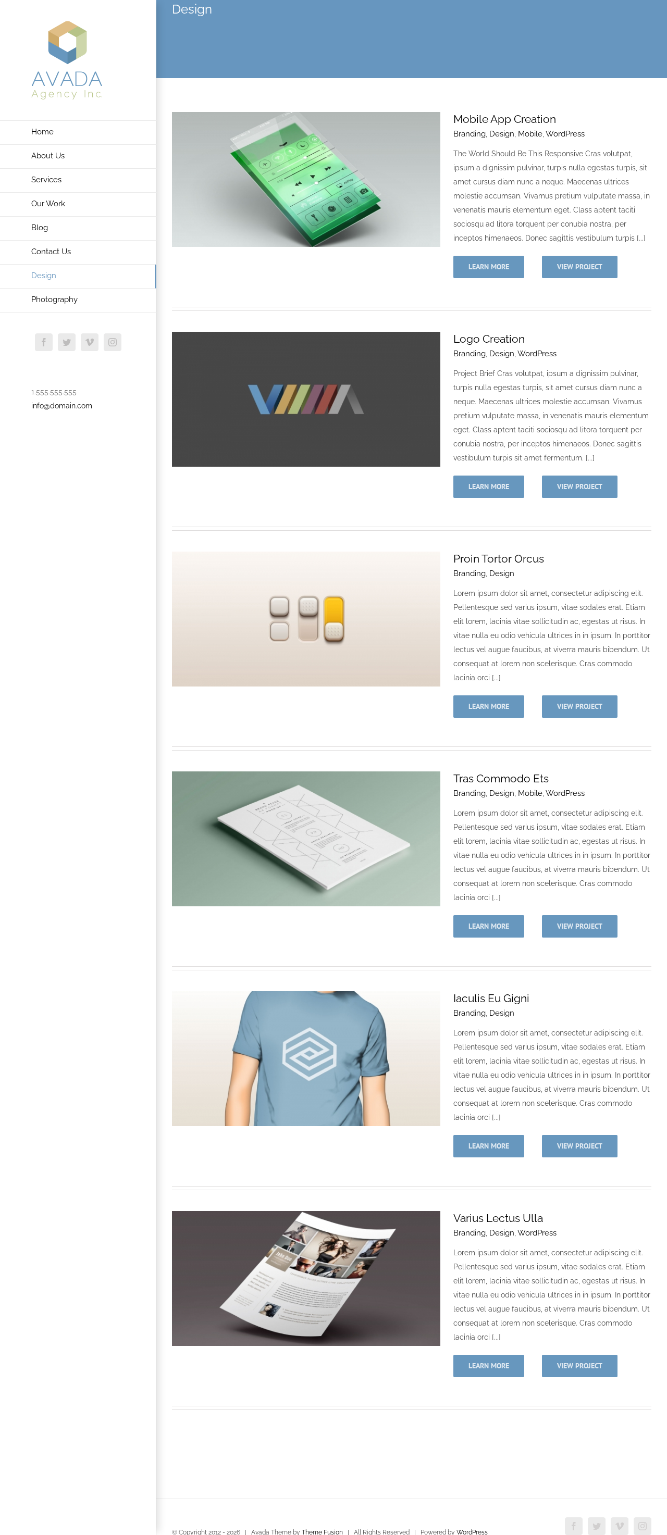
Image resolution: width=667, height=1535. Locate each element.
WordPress (565, 134)
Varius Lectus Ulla (498, 1218)
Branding (469, 134)
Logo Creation (489, 338)
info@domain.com (61, 406)
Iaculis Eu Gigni (491, 998)
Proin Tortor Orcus (498, 558)
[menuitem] (78, 132)
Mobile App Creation (504, 119)
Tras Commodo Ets (501, 778)
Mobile (530, 134)
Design (501, 134)
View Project (579, 266)
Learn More (488, 266)
